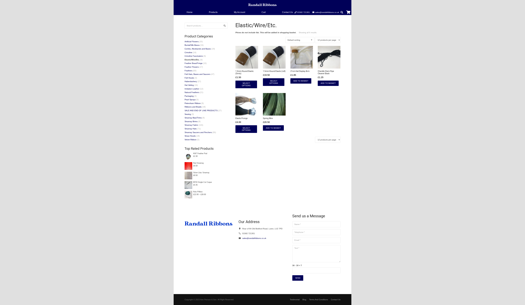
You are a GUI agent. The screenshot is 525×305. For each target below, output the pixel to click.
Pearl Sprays (190, 99)
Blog (304, 299)
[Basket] (348, 12)
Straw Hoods (190, 136)
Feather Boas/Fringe (193, 63)
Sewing (188, 114)
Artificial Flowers (192, 41)
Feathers (188, 71)
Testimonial (295, 299)
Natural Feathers (192, 92)
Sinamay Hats (191, 129)
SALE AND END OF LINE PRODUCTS (201, 110)
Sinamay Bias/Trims (193, 118)
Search (225, 26)
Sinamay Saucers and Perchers (198, 132)
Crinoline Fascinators (194, 56)
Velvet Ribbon (190, 139)
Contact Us (335, 299)
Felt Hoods (189, 78)
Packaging (189, 96)
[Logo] (262, 4)
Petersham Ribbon (193, 103)
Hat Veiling (189, 85)
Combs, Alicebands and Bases (198, 49)
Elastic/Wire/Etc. (192, 60)
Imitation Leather (192, 89)
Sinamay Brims (191, 121)
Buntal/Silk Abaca (192, 45)
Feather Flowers (192, 67)
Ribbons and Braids (193, 107)
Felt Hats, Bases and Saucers (197, 74)
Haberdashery (191, 81)
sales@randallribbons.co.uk (254, 238)
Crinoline (188, 52)
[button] (268, 12)
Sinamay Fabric (191, 125)
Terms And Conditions (318, 299)
